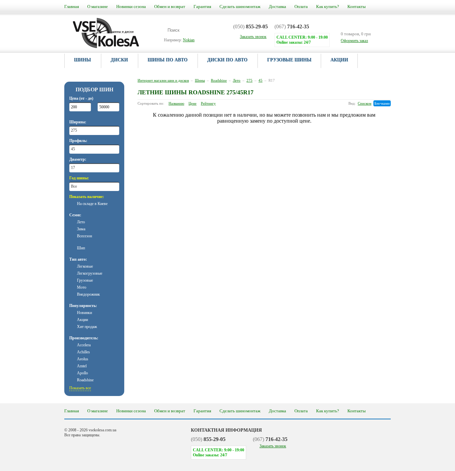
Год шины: (79, 178)
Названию (176, 103)
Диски (119, 59)
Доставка (277, 6)
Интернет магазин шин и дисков (163, 80)
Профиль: (78, 140)
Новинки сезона (131, 6)
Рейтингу (208, 103)
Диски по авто (227, 59)
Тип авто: (78, 259)
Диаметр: (77, 159)
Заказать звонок (272, 446)
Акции (339, 59)
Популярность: (83, 305)
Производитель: (83, 338)
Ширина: (77, 122)
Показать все (80, 388)
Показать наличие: (86, 196)
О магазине (97, 6)
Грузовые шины (289, 59)
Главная (71, 6)
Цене (193, 103)
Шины (82, 59)
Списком (364, 103)
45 (260, 80)
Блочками (382, 103)
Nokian (189, 40)
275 (249, 80)
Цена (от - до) (81, 98)
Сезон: (75, 215)
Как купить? (327, 6)
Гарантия (202, 6)
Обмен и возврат (169, 6)
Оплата (301, 6)
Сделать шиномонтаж (240, 6)
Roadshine (219, 80)
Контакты (356, 6)
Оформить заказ (354, 40)
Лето (236, 80)
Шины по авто (168, 59)
